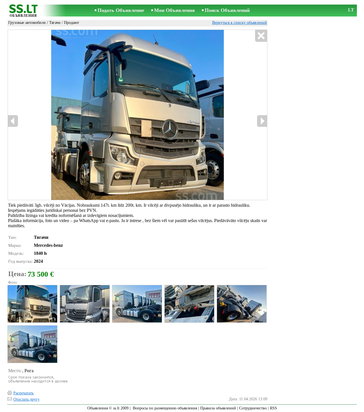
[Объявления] (23, 11)
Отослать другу (26, 399)
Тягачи (55, 22)
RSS (273, 408)
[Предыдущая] (68, 115)
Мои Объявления (174, 10)
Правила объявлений (218, 408)
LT (351, 9)
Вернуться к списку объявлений (239, 22)
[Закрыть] (261, 36)
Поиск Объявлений (227, 10)
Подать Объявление (121, 10)
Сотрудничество (253, 408)
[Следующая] (154, 115)
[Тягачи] (32, 304)
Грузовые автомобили (27, 22)
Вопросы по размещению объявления (165, 408)
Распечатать (23, 393)
